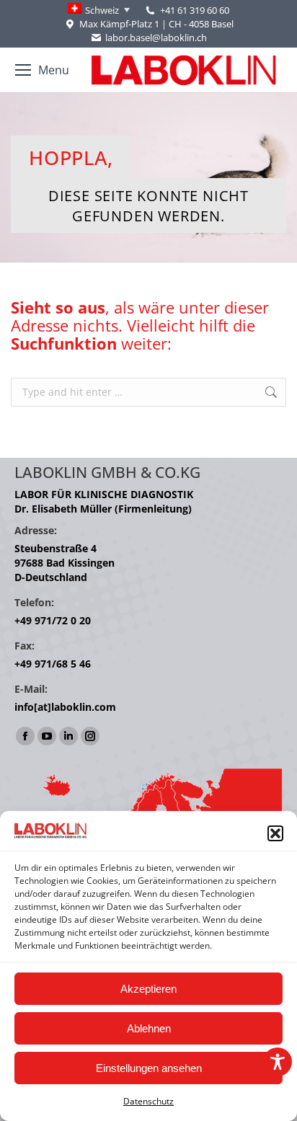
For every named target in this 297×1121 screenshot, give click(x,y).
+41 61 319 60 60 (194, 10)
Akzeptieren (148, 989)
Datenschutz (148, 1101)
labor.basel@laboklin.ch (156, 37)
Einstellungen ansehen (149, 1068)
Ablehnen (149, 1028)
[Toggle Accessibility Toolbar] (277, 1062)
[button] (275, 833)
